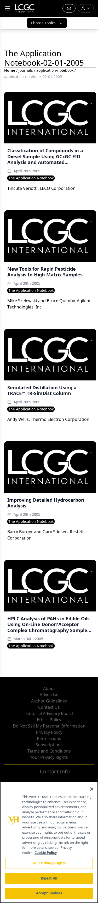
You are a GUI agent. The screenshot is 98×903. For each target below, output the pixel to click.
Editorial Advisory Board (49, 713)
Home (9, 70)
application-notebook (54, 70)
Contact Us (49, 707)
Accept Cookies (49, 893)
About (49, 688)
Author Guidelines (49, 701)
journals (26, 70)
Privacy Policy (49, 732)
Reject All (49, 878)
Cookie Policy (45, 852)
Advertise (49, 695)
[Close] (91, 789)
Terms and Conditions (49, 751)
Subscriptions (49, 745)
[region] (49, 842)
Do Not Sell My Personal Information (49, 726)
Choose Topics (43, 22)
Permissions (49, 738)
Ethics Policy (49, 720)
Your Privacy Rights (49, 757)
